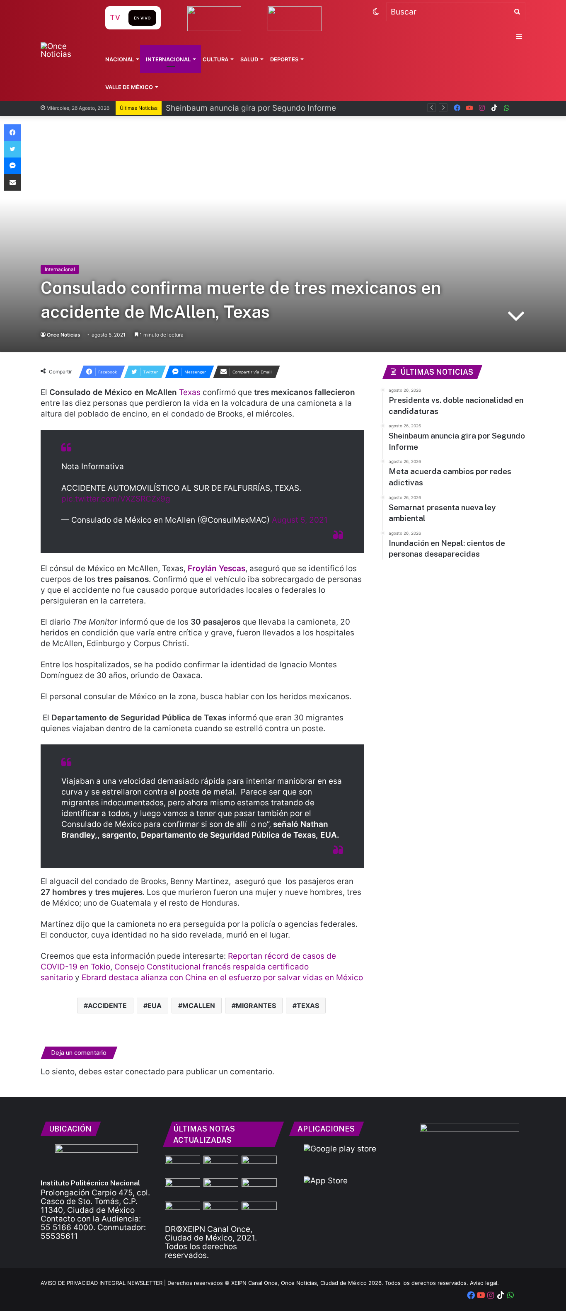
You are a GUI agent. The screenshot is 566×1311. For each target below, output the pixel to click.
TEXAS (308, 1005)
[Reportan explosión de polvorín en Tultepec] (259, 1211)
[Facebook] (12, 132)
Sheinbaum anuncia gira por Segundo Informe (251, 108)
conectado (145, 1071)
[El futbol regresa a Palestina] (221, 1165)
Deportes (284, 59)
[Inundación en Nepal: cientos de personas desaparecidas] (221, 1211)
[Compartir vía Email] (12, 182)
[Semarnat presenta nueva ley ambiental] (182, 1211)
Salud (249, 59)
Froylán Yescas (216, 568)
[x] (519, 108)
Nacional (119, 59)
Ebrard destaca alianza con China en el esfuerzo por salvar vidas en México (222, 977)
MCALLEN (198, 1005)
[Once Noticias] (65, 50)
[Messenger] (12, 166)
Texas (190, 392)
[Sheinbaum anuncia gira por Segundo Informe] (259, 1165)
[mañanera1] (221, 1188)
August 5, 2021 (300, 520)
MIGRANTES (256, 1005)
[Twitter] (12, 149)
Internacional (168, 59)
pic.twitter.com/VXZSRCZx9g (115, 499)
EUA (155, 1005)
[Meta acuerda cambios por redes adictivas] (259, 1188)
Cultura (215, 59)
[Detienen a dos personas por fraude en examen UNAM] (182, 1188)
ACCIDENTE (107, 1005)
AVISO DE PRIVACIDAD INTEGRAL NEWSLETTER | (104, 1282)
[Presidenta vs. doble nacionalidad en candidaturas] (182, 1165)
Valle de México (129, 87)
